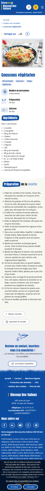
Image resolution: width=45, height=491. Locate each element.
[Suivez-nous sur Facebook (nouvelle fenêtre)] (4, 425)
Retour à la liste (15, 314)
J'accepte (30, 487)
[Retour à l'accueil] (7, 3)
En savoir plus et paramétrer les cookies (22, 481)
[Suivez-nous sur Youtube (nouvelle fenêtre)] (20, 425)
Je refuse (14, 487)
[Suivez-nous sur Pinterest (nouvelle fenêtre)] (36, 425)
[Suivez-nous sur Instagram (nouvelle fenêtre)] (28, 425)
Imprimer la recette (17, 322)
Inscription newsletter (24, 364)
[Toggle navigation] (42, 8)
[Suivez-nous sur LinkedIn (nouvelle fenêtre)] (12, 425)
